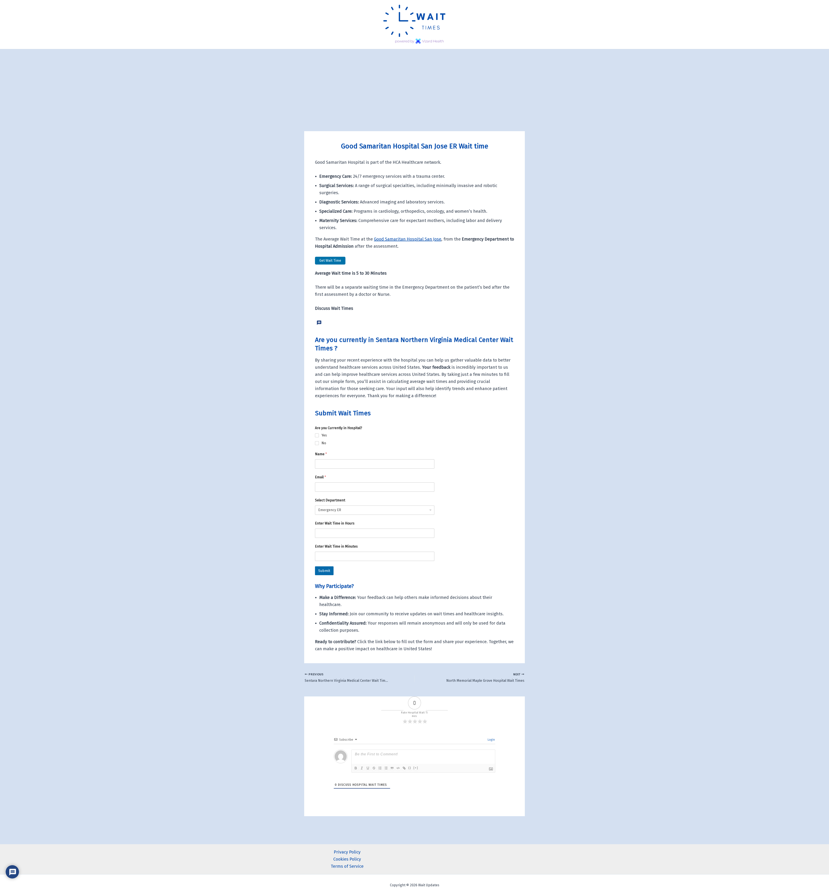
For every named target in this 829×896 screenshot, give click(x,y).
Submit (324, 570)
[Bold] (356, 768)
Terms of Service (347, 866)
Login (491, 740)
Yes (324, 435)
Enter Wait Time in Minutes (336, 546)
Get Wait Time (330, 260)
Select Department (330, 500)
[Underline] (368, 768)
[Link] (404, 768)
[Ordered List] (380, 768)
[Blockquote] (392, 768)
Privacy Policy (347, 852)
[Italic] (362, 768)
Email (320, 477)
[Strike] (374, 768)
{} (409, 767)
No (323, 443)
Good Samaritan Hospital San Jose (407, 239)
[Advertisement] (414, 81)
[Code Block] (398, 768)
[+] (415, 767)
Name (321, 454)
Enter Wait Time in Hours (334, 523)
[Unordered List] (386, 768)
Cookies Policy (347, 859)
